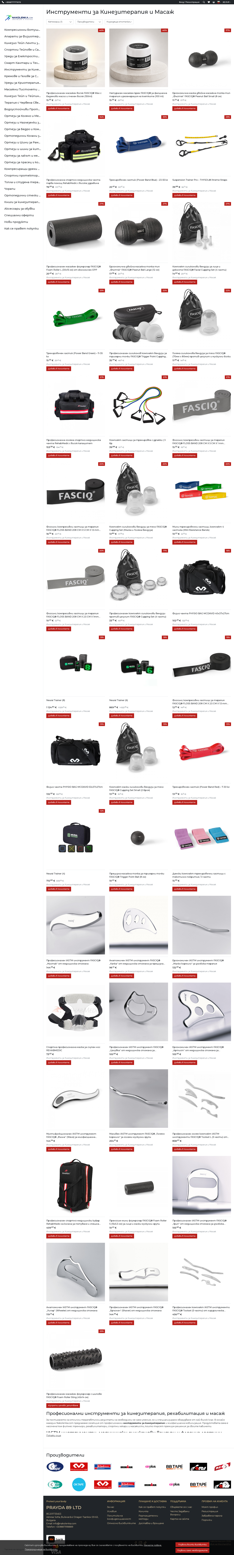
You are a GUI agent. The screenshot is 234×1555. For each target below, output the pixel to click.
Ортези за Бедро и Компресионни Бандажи (22, 129)
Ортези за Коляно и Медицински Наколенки (22, 116)
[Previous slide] (51, 1466)
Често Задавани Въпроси (179, 1513)
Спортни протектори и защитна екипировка (22, 175)
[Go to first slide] (225, 1484)
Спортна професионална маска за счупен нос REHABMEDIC (73, 1049)
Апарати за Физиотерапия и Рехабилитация (22, 36)
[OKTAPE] (55, 1489)
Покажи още (53, 1435)
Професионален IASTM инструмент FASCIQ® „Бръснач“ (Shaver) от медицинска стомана (136, 1309)
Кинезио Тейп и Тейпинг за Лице (22, 96)
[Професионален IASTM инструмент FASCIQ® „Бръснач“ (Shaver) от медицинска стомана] (138, 1272)
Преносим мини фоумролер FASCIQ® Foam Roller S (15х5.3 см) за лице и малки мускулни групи (138, 1222)
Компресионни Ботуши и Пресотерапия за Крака (22, 29)
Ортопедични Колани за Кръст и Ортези (22, 135)
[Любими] (209, 2)
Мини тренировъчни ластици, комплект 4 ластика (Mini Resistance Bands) (198, 528)
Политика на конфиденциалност (119, 1517)
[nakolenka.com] (19, 18)
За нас (110, 1507)
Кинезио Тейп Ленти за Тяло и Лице (22, 43)
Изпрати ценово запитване (63, 1405)
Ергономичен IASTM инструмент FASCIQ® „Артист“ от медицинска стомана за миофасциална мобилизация (198, 1049)
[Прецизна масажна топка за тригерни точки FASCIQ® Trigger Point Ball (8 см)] (138, 838)
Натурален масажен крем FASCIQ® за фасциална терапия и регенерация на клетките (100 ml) (138, 95)
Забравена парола (212, 1515)
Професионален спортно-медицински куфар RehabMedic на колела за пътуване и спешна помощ (73, 1222)
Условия (112, 1511)
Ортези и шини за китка (22, 149)
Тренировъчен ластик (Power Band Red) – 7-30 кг (201, 787)
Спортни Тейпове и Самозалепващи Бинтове (22, 49)
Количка (143, 1511)
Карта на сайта (179, 1519)
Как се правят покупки (21, 228)
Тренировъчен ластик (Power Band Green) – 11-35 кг (74, 355)
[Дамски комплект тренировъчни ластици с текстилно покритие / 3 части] (201, 838)
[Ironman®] (222, 1471)
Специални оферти (19, 215)
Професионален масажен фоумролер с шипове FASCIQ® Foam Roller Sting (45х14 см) (74, 1396)
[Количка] (214, 2)
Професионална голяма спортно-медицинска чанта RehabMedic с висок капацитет (73, 442)
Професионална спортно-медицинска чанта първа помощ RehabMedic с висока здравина (73, 181)
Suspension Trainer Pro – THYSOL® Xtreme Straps (199, 180)
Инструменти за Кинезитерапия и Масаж (22, 69)
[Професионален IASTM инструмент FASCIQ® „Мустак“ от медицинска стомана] (75, 925)
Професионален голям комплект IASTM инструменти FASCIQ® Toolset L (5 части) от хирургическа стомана (199, 1136)
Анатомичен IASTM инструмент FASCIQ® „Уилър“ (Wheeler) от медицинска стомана (71, 1309)
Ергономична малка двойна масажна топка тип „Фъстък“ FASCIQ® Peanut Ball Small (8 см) (201, 95)
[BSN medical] (127, 1471)
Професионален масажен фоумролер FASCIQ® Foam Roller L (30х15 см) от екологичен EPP (73, 268)
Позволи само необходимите (192, 1550)
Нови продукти (16, 222)
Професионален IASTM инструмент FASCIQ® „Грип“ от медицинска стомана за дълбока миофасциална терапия (199, 1222)
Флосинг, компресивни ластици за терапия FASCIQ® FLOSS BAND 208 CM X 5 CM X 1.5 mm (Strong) (72, 529)
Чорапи (9, 188)
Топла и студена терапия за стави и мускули (22, 182)
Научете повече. (153, 1545)
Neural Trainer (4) (55, 873)
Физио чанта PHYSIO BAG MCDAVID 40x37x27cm (200, 613)
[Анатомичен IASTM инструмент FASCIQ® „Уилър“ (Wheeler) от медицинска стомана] (75, 1272)
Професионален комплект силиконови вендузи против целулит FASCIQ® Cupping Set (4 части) (137, 615)
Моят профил (210, 1507)
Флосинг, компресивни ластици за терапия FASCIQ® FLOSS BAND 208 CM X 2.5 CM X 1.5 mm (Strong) (199, 702)
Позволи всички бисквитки (192, 1544)
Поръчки (207, 1520)
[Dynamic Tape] (79, 1471)
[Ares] (198, 1489)
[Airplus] (150, 1489)
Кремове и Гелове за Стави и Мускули (22, 76)
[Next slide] (225, 1466)
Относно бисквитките (121, 1523)
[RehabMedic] (55, 1471)
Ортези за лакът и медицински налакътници (22, 155)
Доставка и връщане (151, 1523)
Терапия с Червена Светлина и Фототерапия (22, 102)
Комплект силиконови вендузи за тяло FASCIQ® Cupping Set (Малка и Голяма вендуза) (138, 528)
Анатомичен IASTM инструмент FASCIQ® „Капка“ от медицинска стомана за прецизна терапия (136, 962)
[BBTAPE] (174, 1489)
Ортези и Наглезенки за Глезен (22, 122)
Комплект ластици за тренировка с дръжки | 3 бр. (137, 442)
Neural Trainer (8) (55, 700)
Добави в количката (58, 108)
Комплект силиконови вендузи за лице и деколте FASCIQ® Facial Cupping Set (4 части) (199, 268)
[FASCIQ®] (103, 1471)
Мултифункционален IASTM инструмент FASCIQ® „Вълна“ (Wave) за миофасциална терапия (71, 1136)
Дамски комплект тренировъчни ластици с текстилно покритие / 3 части (198, 875)
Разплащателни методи (148, 1517)
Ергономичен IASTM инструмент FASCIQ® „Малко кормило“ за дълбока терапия (198, 962)
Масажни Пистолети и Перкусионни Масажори (22, 89)
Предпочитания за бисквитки (41, 1549)
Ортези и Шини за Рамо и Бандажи (22, 142)
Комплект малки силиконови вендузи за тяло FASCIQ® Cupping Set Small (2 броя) (136, 788)
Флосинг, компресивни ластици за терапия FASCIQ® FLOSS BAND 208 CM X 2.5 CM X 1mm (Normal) (72, 615)
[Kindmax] (198, 1471)
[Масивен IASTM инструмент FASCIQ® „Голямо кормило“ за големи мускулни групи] (138, 1098)
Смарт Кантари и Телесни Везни (22, 63)
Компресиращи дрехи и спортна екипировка (22, 169)
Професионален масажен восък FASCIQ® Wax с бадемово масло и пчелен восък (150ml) (73, 95)
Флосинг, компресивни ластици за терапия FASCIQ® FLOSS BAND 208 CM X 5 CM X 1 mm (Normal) (198, 442)
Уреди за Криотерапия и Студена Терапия (22, 82)
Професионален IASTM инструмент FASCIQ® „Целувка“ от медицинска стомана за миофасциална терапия (136, 1049)
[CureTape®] (150, 1471)
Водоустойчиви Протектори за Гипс (22, 109)
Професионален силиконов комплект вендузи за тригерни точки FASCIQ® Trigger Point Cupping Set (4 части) (138, 355)
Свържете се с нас (181, 1507)
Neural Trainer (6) (118, 700)
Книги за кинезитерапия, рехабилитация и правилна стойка (22, 202)
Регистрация (210, 1511)
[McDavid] (174, 1471)
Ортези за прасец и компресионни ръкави (22, 162)
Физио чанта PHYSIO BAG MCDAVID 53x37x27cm (74, 787)
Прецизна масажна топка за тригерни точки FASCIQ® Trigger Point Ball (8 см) (136, 875)
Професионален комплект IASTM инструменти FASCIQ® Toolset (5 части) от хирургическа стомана (201, 1309)
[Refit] (222, 1489)
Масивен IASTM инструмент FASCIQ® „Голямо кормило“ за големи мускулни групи (137, 1135)
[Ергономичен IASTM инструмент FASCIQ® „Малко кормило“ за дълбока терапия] (201, 925)
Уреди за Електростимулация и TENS (22, 56)
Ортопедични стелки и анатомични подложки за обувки (22, 195)
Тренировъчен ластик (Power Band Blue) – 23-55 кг (138, 180)
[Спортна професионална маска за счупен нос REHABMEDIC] (75, 1012)
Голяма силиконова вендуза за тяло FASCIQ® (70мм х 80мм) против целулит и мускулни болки (201, 355)
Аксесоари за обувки (19, 208)
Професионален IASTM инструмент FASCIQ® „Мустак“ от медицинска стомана (73, 962)
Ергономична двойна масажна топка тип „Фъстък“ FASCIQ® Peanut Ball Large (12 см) (134, 268)
